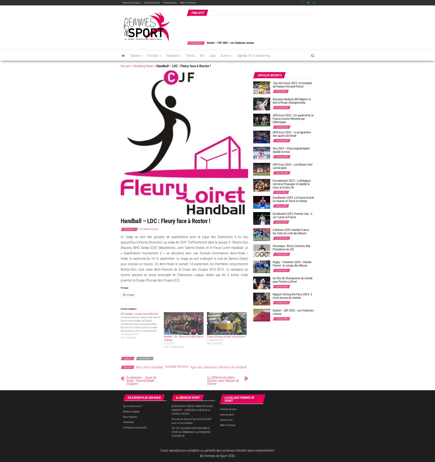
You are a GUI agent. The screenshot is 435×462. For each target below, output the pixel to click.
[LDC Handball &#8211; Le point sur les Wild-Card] (142, 325)
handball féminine (176, 366)
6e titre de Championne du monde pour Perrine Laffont (293, 279)
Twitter (308, 2)
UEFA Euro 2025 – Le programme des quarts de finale (292, 133)
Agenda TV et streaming (253, 56)
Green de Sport (152, 2)
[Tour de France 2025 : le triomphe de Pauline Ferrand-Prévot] (261, 87)
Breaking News (143, 66)
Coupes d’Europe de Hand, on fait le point (226, 336)
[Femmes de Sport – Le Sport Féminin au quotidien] (123, 56)
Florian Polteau (149, 229)
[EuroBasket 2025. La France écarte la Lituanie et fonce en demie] (261, 202)
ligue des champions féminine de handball (218, 367)
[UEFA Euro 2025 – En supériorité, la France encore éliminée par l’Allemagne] (261, 119)
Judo (212, 56)
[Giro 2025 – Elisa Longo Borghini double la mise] (261, 153)
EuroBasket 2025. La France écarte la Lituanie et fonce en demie (293, 199)
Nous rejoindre (130, 417)
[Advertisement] (252, 26)
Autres (226, 56)
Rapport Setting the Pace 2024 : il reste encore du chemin (292, 296)
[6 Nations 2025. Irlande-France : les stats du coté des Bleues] (261, 234)
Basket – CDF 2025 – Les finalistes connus (230, 42)
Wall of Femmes (188, 2)
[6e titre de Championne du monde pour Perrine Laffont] (261, 282)
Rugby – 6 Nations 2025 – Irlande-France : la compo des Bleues (292, 263)
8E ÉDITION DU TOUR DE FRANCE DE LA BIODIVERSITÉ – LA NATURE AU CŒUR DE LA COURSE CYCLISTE (192, 410)
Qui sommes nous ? (132, 406)
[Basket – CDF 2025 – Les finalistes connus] (261, 315)
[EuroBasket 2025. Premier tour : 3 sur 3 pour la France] (261, 218)
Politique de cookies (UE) (135, 427)
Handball (172, 56)
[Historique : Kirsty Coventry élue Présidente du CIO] (261, 250)
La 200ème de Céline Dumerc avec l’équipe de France (223, 380)
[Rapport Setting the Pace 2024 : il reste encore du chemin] (261, 298)
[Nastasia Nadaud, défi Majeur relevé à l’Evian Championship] (261, 103)
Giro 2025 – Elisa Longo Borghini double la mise (291, 150)
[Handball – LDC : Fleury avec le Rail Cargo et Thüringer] (184, 323)
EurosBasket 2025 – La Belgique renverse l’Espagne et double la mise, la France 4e (292, 184)
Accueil (125, 66)
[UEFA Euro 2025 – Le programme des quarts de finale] (261, 136)
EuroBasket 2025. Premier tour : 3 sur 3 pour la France (292, 215)
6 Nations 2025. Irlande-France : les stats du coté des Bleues (291, 231)
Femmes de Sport (131, 2)
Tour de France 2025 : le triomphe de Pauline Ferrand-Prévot (292, 84)
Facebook (303, 2)
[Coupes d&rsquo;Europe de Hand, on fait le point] (227, 323)
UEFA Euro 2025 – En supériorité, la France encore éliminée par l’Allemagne (293, 119)
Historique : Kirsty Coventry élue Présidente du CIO (291, 247)
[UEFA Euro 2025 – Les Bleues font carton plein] (261, 169)
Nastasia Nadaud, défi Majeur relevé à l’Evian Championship (292, 100)
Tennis (190, 56)
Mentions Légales (131, 411)
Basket (136, 56)
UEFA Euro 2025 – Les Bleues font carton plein (292, 166)
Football (153, 56)
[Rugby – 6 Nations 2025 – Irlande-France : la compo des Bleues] (261, 266)
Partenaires (128, 422)
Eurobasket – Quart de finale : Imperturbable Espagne (141, 380)
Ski (202, 56)
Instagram (314, 2)
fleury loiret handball (149, 367)
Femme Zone (170, 2)
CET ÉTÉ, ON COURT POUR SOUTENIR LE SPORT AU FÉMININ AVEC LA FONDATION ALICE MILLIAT (191, 432)
